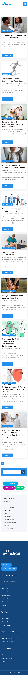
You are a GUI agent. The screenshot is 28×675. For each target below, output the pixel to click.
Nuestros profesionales (8, 658)
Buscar (23, 472)
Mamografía (5, 591)
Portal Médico (6, 618)
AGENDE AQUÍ (9, 487)
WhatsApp (20, 487)
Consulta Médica (9, 507)
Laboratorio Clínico (9, 519)
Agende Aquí (6, 564)
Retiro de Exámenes (10, 483)
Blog (5, 504)
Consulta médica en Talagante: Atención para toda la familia (12, 124)
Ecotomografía (6, 595)
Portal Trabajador (7, 625)
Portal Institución (7, 621)
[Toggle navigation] (25, 4)
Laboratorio (5, 598)
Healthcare (7, 513)
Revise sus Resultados (9, 568)
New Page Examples (10, 522)
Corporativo (6, 648)
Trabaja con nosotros (8, 665)
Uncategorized (8, 528)
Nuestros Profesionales (8, 638)
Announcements (9, 498)
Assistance (7, 501)
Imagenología (8, 516)
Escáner (4, 585)
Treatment (7, 525)
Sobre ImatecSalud (7, 641)
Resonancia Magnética (8, 581)
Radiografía (5, 588)
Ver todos (4, 605)
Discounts (7, 510)
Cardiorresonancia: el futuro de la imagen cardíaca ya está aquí (13, 389)
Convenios (5, 655)
